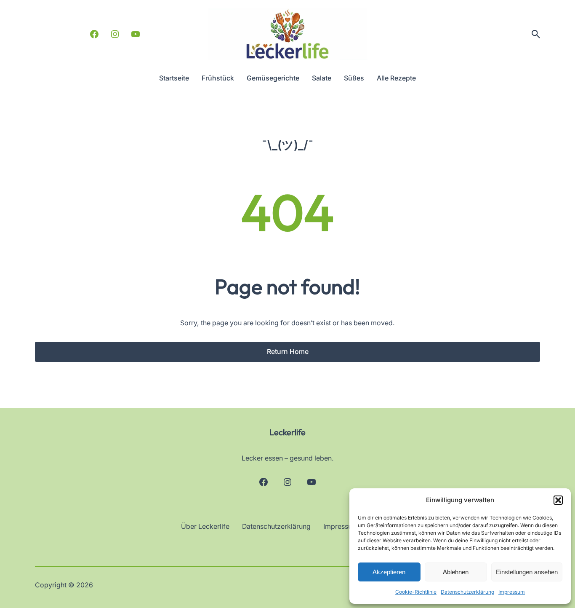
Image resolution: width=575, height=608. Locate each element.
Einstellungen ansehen (527, 572)
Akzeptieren (389, 572)
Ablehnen (456, 572)
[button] (558, 500)
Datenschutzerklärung (467, 592)
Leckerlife (287, 432)
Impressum (511, 592)
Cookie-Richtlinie (416, 592)
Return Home (288, 352)
